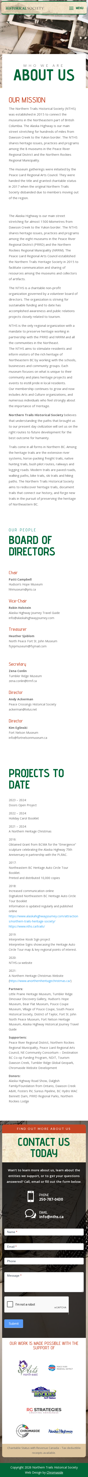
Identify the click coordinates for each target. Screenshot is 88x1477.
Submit (14, 1323)
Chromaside (55, 1472)
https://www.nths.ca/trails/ (27, 926)
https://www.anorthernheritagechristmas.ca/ (40, 981)
